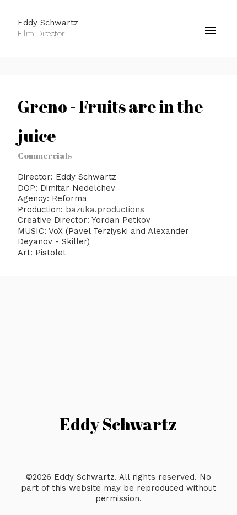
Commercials (45, 155)
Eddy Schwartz (118, 424)
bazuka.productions (105, 209)
